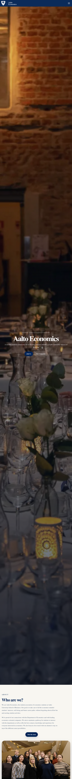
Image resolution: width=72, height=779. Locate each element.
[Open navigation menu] (69, 3)
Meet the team (31, 734)
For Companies (41, 354)
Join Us (29, 354)
